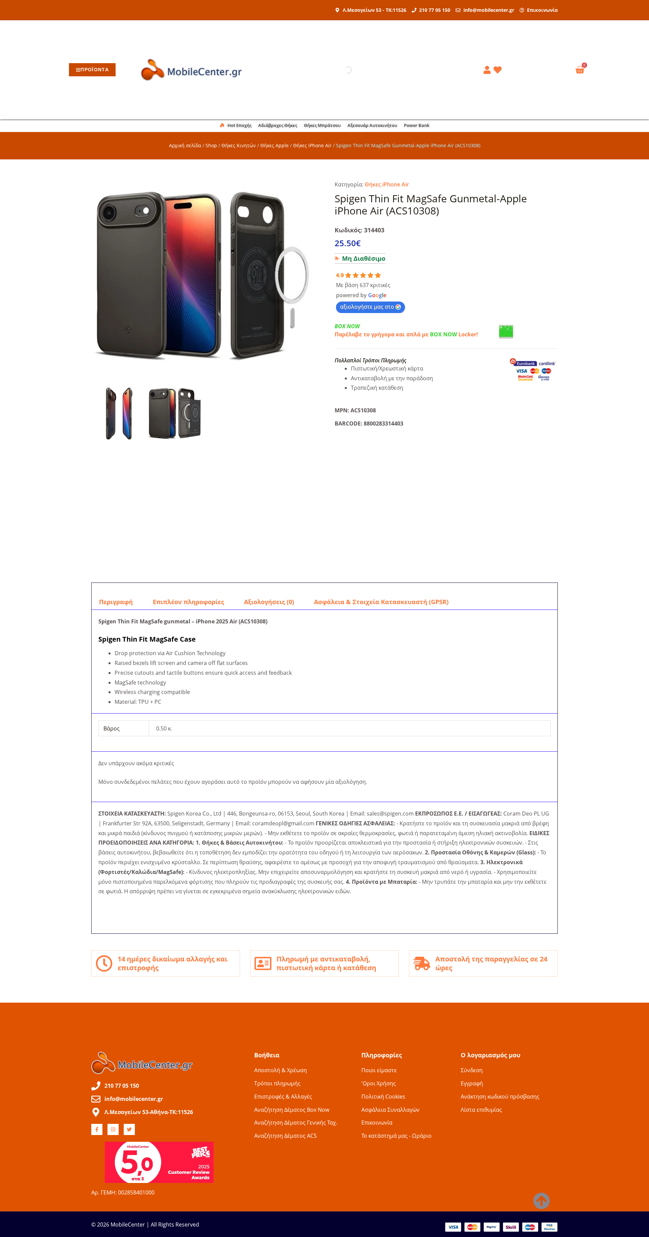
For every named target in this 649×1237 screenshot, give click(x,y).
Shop (211, 145)
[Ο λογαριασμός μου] (488, 70)
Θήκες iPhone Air (312, 145)
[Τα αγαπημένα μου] (499, 70)
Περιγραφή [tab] (116, 602)
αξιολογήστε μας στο (367, 306)
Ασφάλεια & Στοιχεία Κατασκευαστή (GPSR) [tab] (381, 602)
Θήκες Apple (274, 145)
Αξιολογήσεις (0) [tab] (269, 602)
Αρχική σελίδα (185, 145)
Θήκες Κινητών (238, 145)
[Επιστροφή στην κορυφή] (541, 1200)
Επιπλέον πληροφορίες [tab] (188, 602)
